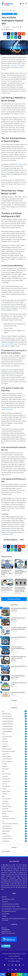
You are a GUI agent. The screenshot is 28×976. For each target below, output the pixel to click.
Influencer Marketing (7, 811)
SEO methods (9, 409)
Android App (5, 808)
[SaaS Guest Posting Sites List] (5, 640)
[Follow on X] (9, 27)
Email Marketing (6, 778)
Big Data (4, 813)
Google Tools (5, 753)
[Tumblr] (15, 33)
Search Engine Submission (8, 818)
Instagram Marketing (7, 721)
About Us (4, 896)
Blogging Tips (5, 746)
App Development (6, 773)
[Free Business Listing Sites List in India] (5, 686)
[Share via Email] (19, 37)
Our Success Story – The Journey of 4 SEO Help (14, 909)
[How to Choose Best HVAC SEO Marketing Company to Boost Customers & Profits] (21, 582)
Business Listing (6, 756)
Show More (14, 700)
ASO (3, 821)
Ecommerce (5, 744)
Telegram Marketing (7, 838)
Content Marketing (7, 758)
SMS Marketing (6, 831)
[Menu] (26, 4)
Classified (4, 739)
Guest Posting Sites (7, 736)
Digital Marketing (6, 713)
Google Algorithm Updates (8, 751)
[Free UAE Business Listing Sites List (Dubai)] (5, 611)
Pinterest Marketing (7, 828)
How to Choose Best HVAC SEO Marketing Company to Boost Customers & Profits (20, 589)
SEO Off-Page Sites (7, 716)
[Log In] (20, 4)
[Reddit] (23, 33)
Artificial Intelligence (11, 10)
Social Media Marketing (8, 718)
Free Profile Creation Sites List (18, 666)
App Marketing (5, 841)
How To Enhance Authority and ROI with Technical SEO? (20, 571)
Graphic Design (6, 791)
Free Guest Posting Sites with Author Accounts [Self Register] (18, 658)
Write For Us (14, 958)
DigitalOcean (17, 956)
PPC (3, 771)
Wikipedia (4, 833)
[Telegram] (15, 37)
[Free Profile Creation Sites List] (5, 669)
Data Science (5, 803)
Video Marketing (6, 786)
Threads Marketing (7, 731)
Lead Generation (6, 781)
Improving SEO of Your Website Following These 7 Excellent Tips (7, 588)
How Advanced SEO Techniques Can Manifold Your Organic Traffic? (7, 572)
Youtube (4, 788)
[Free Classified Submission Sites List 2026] (5, 678)
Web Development (6, 749)
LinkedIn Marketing (7, 726)
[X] (8, 33)
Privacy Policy (5, 913)
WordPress (5, 766)
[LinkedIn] (12, 33)
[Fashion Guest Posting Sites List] (5, 694)
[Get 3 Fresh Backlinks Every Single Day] (5, 621)
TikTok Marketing (6, 798)
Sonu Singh (6, 27)
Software (4, 793)
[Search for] (23, 4)
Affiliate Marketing (6, 806)
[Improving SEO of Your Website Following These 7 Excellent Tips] (7, 582)
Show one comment (14, 599)
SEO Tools (4, 783)
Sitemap (4, 916)
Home (4, 10)
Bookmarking (5, 816)
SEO (15, 14)
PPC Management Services (9, 911)
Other (3, 734)
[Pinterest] (19, 33)
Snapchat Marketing (7, 729)
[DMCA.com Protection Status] (6, 947)
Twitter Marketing (6, 826)
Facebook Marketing (7, 723)
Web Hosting (5, 769)
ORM (3, 796)
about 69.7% (14, 65)
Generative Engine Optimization (10, 823)
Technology (5, 801)
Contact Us (5, 901)
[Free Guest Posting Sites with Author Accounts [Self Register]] (5, 660)
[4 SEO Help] (7, 3)
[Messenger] (8, 37)
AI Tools (4, 764)
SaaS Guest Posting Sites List (18, 637)
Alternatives (5, 776)
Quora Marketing (6, 836)
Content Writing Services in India (10, 904)
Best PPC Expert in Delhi (8, 899)
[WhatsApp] (12, 37)
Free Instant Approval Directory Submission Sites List (18, 648)
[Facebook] (4, 33)
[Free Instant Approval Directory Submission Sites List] (5, 650)
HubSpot (20, 164)
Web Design (5, 741)
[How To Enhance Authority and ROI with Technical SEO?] (21, 564)
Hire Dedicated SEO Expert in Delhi (10, 906)
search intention (5, 344)
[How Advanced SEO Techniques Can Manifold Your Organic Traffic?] (7, 564)
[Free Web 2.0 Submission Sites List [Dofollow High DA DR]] (5, 631)
